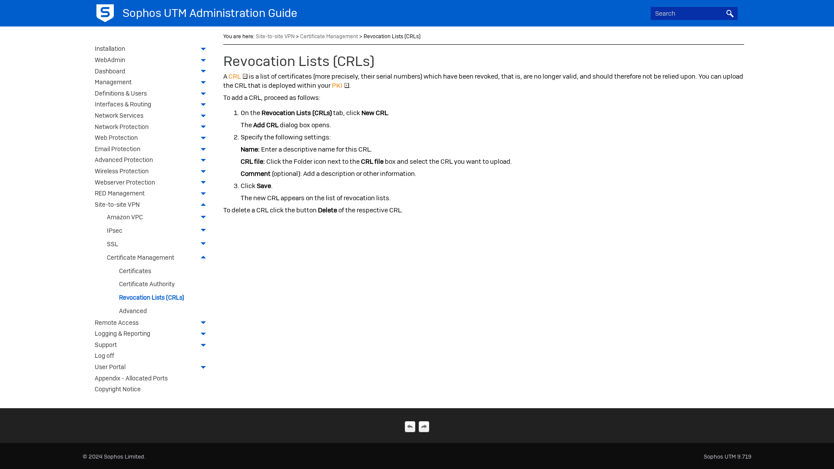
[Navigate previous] (410, 426)
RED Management (120, 193)
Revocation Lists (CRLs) (151, 297)
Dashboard (110, 71)
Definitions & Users (121, 93)
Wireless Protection (122, 171)
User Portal (110, 367)
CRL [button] (234, 76)
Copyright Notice (118, 389)
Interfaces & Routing (123, 104)
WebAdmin (110, 60)
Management (113, 82)
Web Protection (116, 138)
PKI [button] (337, 85)
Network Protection (122, 127)
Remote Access (117, 323)
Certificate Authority (147, 284)
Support (106, 345)
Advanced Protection (124, 160)
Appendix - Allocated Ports (131, 378)
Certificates (135, 271)
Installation (110, 49)
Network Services (119, 115)
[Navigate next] (424, 426)
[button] (730, 13)
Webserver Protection (125, 182)
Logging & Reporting (122, 333)
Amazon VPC (125, 217)
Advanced (133, 311)
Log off (104, 356)
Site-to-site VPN (117, 204)
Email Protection (117, 149)
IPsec (114, 230)
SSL (112, 244)
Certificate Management (140, 257)
